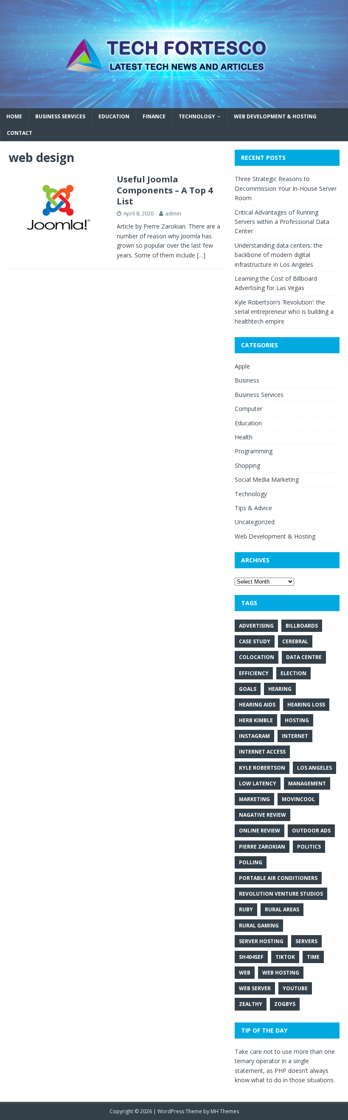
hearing (280, 689)
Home (14, 116)
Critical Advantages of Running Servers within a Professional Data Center (282, 221)
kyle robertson (262, 767)
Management (307, 783)
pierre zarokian (262, 846)
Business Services (60, 116)
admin (173, 213)
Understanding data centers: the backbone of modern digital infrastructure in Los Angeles (279, 254)
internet (295, 736)
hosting (297, 720)
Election (293, 673)
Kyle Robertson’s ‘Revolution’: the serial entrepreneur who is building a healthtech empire (284, 311)
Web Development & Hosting (275, 116)
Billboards (302, 625)
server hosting (261, 941)
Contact (19, 133)
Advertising (256, 625)
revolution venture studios (281, 893)
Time (313, 957)
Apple (242, 366)
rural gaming (259, 925)
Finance (154, 116)
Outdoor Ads (311, 830)
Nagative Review (262, 814)
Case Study (254, 641)
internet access (262, 751)
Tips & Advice (253, 508)
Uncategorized (255, 522)
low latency (257, 783)
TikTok (285, 957)
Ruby (246, 909)
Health (244, 437)
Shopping (247, 465)
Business (247, 380)
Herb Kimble (256, 720)
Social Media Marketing (267, 479)
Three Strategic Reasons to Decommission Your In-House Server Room (286, 188)
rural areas (282, 909)
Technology (197, 116)
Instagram (254, 736)
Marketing (254, 799)
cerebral (295, 641)
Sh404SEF (251, 957)
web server (255, 988)
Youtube (295, 988)
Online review (259, 830)
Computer (248, 409)
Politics (309, 846)
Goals (247, 689)
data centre (304, 657)
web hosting (280, 972)
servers (306, 941)
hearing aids (257, 704)
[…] (201, 255)
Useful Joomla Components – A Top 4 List (165, 190)
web (244, 972)
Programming (253, 451)
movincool (298, 799)
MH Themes (224, 1111)
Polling (250, 862)
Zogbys (284, 1004)
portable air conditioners (278, 878)
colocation (256, 657)
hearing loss (306, 704)
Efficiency (254, 673)
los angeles (314, 767)
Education (113, 116)
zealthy (250, 1004)
